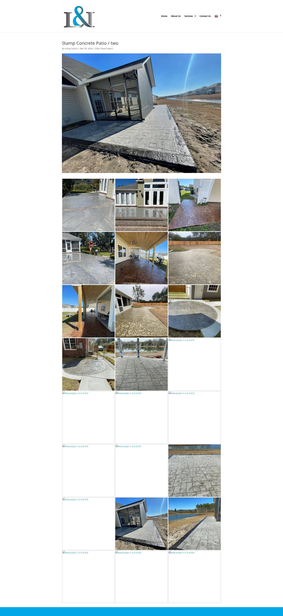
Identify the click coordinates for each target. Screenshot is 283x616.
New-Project (107, 48)
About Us (176, 16)
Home (164, 16)
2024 (97, 48)
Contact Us (205, 16)
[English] (218, 23)
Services (189, 16)
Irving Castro (71, 48)
